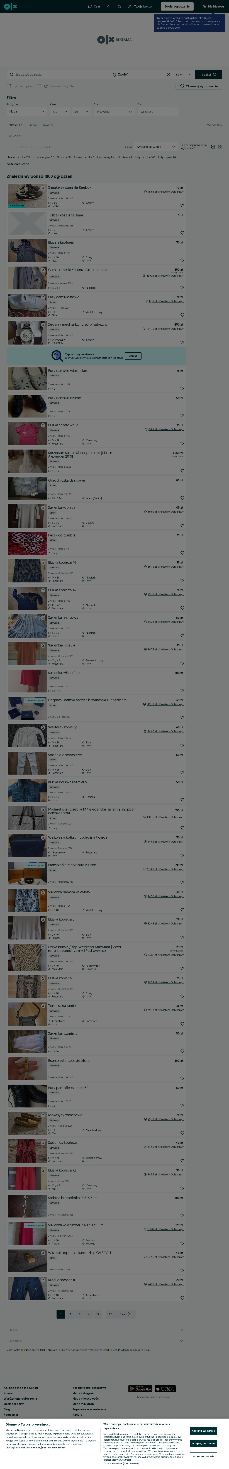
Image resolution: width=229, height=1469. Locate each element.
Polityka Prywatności (54, 1447)
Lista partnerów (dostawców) (121, 1463)
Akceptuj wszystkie (203, 1430)
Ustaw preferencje (203, 1456)
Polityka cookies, (31, 1447)
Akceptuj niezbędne (203, 1443)
